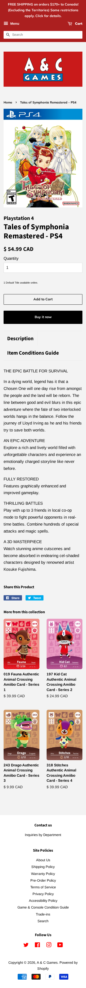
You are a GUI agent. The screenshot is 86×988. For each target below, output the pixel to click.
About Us (43, 860)
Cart (78, 24)
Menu (14, 24)
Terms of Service (43, 887)
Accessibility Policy (43, 901)
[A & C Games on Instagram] (48, 946)
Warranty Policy (43, 874)
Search (43, 921)
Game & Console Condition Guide (43, 907)
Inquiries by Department (43, 835)
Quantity (11, 258)
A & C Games (47, 962)
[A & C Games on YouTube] (60, 946)
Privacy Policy (43, 894)
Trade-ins (43, 914)
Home (8, 102)
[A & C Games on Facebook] (37, 946)
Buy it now (43, 317)
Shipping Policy (43, 867)
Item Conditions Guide (33, 353)
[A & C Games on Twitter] (26, 946)
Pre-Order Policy (43, 880)
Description (20, 338)
